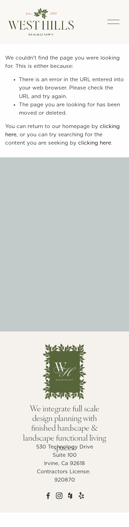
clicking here (94, 143)
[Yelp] (81, 495)
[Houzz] (70, 495)
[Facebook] (48, 495)
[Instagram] (59, 495)
